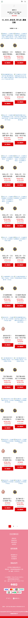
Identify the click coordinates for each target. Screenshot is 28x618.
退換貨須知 (14, 540)
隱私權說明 (14, 542)
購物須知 (14, 538)
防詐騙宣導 (14, 558)
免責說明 (14, 544)
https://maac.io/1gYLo (17, 577)
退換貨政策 (14, 556)
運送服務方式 (14, 555)
